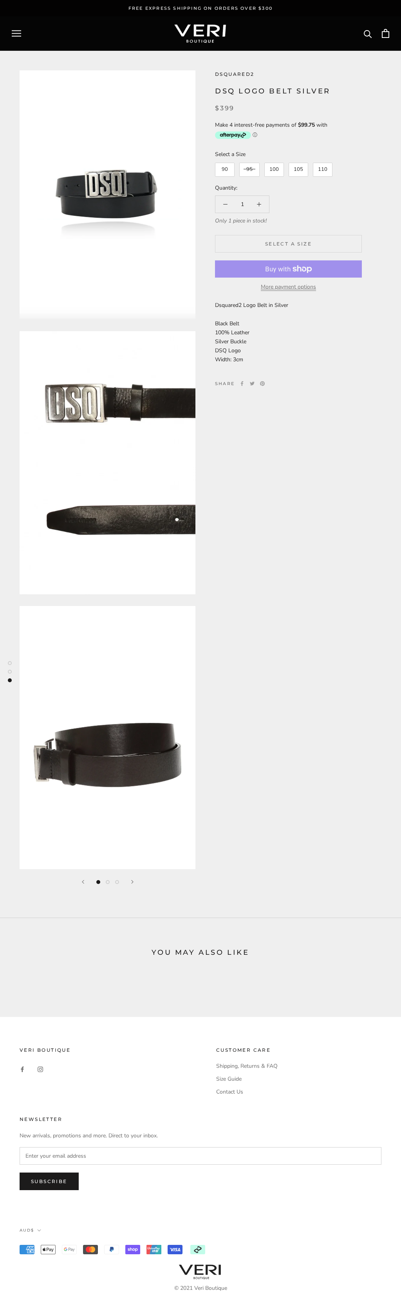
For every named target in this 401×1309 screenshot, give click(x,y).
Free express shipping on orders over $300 (200, 8)
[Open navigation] (16, 33)
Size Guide (229, 1079)
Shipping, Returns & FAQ (247, 1066)
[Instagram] (40, 1068)
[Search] (368, 33)
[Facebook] (242, 383)
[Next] (132, 882)
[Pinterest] (262, 383)
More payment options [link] (288, 286)
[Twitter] (252, 383)
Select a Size (230, 154)
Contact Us (229, 1092)
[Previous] (83, 882)
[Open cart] (385, 33)
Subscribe (49, 1181)
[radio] (225, 170)
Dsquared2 (235, 74)
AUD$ (27, 1230)
